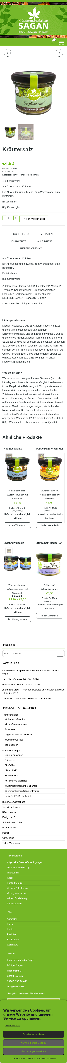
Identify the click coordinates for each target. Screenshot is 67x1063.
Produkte (11, 934)
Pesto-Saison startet (12, 684)
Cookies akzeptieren (34, 1034)
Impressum (51, 1058)
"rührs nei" (49, 585)
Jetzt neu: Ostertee (12, 679)
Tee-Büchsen (11, 744)
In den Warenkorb (34, 218)
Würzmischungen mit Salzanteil (21, 785)
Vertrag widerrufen (16, 893)
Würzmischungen (17, 490)
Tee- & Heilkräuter (11, 807)
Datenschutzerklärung (36, 1058)
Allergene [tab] (45, 241)
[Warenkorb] (52, 42)
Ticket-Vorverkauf (11, 843)
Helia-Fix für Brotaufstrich (18, 796)
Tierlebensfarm (37, 993)
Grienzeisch (11, 760)
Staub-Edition (11, 775)
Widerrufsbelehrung (17, 898)
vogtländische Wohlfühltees (19, 734)
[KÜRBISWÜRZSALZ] (59, 53)
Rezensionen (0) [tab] (31, 248)
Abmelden (12, 919)
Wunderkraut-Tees (14, 739)
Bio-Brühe (10, 765)
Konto (10, 929)
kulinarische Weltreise (16, 780)
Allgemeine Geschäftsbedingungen (24, 862)
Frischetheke (9, 827)
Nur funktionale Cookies (33, 1042)
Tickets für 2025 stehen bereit (18, 698)
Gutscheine (8, 838)
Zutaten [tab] (47, 234)
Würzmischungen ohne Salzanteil (22, 791)
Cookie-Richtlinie (18, 1058)
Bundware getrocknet (13, 802)
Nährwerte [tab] (18, 241)
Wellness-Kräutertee (15, 719)
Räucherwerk (9, 812)
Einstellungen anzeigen (33, 1051)
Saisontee (10, 729)
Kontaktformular (15, 883)
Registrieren (13, 939)
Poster (5, 832)
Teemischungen (10, 714)
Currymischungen (14, 755)
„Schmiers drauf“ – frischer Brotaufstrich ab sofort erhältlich (33, 689)
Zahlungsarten (14, 903)
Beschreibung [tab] (20, 234)
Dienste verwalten (12, 1026)
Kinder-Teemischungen (16, 724)
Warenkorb (12, 944)
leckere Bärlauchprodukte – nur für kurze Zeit (26, 670)
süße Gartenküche (12, 822)
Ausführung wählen (17, 619)
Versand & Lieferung (17, 888)
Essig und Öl (9, 817)
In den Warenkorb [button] (17, 525)
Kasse (10, 877)
